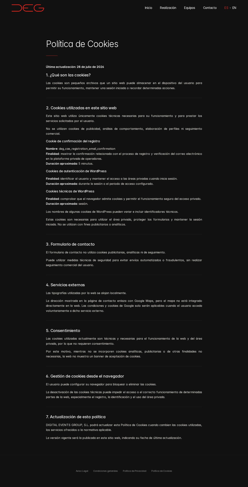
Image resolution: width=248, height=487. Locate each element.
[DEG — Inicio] (28, 8)
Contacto (210, 8)
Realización (168, 8)
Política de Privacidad (134, 471)
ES (226, 8)
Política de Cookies (161, 471)
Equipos (189, 8)
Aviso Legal (82, 471)
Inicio (148, 8)
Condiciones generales (105, 471)
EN (234, 8)
